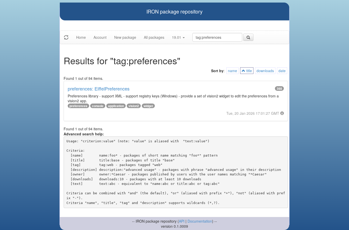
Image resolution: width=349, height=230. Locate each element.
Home (81, 37)
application (116, 106)
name (232, 70)
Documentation (200, 221)
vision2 (134, 106)
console (97, 106)
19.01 (177, 37)
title (248, 70)
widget (148, 106)
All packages (154, 37)
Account (100, 37)
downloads (265, 70)
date (282, 70)
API (181, 221)
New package (125, 37)
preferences (78, 106)
